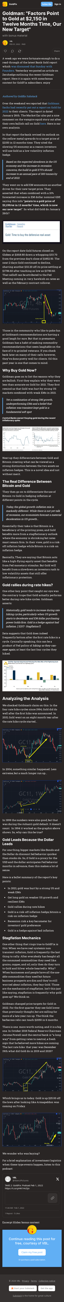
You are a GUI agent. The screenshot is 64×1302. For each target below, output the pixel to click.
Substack (17, 1295)
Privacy (25, 1280)
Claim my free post (32, 1252)
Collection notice (47, 1280)
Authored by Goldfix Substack (19, 96)
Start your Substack (24, 1288)
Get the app (47, 1288)
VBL (11, 41)
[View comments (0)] (12, 51)
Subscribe (46, 4)
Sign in (57, 4)
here (43, 123)
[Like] (5, 51)
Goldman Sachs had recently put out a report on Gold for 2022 (31, 107)
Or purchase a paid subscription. (32, 1260)
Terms (34, 1280)
